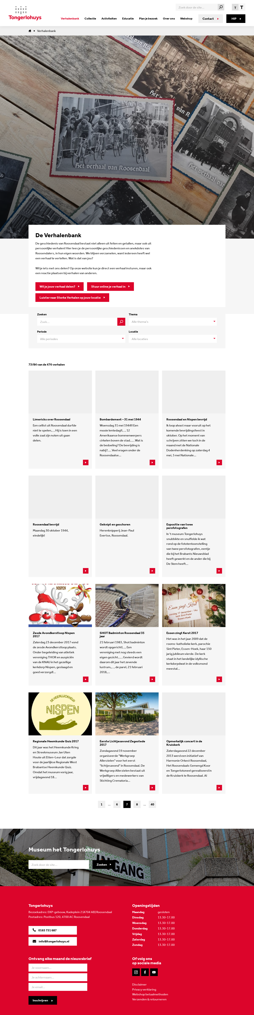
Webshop (186, 18)
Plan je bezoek (148, 18)
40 (152, 804)
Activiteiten (109, 18)
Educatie (128, 18)
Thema (133, 314)
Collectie (90, 18)
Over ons (169, 18)
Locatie (133, 331)
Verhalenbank (70, 18)
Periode (42, 331)
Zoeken (42, 314)
